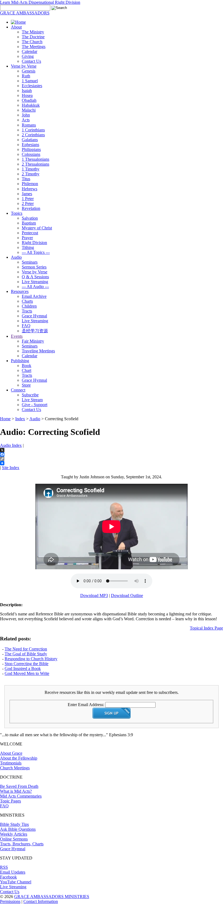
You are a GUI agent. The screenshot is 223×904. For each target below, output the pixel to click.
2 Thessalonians (35, 164)
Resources (20, 291)
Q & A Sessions (35, 276)
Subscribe (30, 395)
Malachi (29, 110)
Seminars (30, 262)
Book (26, 365)
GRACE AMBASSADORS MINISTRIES (51, 896)
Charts (27, 301)
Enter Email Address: (86, 704)
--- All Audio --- (35, 286)
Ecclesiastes (32, 85)
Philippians (31, 149)
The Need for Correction (26, 649)
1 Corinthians (33, 130)
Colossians (31, 154)
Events (17, 336)
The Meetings (33, 46)
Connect (18, 390)
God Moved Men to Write (27, 673)
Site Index (10, 467)
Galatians (30, 139)
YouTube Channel (15, 882)
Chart (26, 370)
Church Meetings (15, 768)
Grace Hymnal (34, 316)
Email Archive (34, 296)
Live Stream (32, 399)
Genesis (28, 71)
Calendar (29, 51)
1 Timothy (30, 169)
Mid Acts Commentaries (21, 796)
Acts (26, 120)
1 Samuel (30, 80)
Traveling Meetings (38, 351)
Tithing (28, 247)
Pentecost (30, 232)
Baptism (29, 223)
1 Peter (28, 198)
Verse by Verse (23, 66)
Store (26, 385)
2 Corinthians (33, 134)
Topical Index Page (206, 628)
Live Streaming (35, 281)
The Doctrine (33, 36)
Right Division (34, 242)
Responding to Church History (31, 658)
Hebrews (29, 189)
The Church (32, 41)
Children (29, 306)
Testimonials (10, 763)
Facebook (8, 877)
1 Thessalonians (35, 159)
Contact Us (31, 61)
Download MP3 (94, 595)
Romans (29, 125)
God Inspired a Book (23, 668)
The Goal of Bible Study (26, 654)
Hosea (27, 95)
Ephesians (30, 144)
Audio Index (11, 445)
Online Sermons (14, 839)
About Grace (11, 753)
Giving (28, 56)
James (27, 193)
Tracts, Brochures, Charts (22, 844)
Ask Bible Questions (18, 829)
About (16, 27)
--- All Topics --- (36, 252)
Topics (16, 213)
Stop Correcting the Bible (26, 663)
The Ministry (33, 32)
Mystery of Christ (37, 228)
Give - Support (34, 404)
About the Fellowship (18, 758)
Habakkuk (31, 105)
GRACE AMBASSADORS (24, 13)
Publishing (20, 360)
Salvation (30, 218)
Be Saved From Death (19, 786)
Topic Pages (10, 801)
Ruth (26, 76)
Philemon (30, 183)
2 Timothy (30, 174)
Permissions (10, 901)
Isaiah (27, 90)
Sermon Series (34, 267)
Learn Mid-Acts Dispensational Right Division (40, 2)
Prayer (27, 237)
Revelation (31, 208)
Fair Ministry (33, 341)
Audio (16, 257)
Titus (26, 178)
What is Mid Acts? (16, 791)
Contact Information (40, 901)
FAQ (26, 325)
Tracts (27, 311)
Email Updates (12, 872)
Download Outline (127, 595)
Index (20, 418)
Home (5, 418)
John (26, 115)
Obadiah (29, 100)
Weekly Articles (13, 834)
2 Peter (28, 203)
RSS (4, 867)
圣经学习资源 (35, 330)
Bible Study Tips (14, 824)
